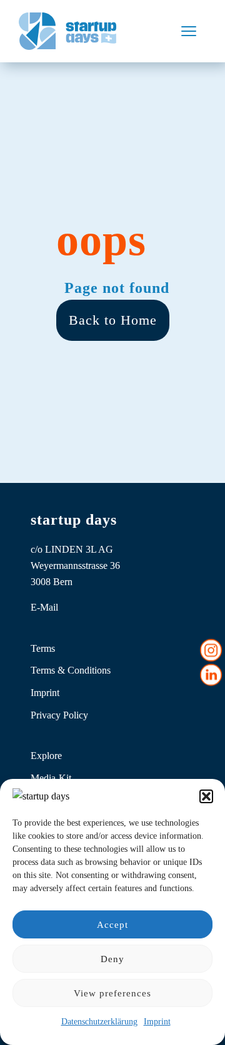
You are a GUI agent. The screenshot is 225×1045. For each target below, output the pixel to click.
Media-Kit (51, 778)
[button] (206, 796)
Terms (43, 648)
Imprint (157, 1021)
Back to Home (113, 320)
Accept (112, 925)
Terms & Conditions (71, 670)
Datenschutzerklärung (99, 1021)
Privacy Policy (59, 715)
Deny (112, 959)
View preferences (112, 993)
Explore (46, 755)
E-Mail (44, 607)
